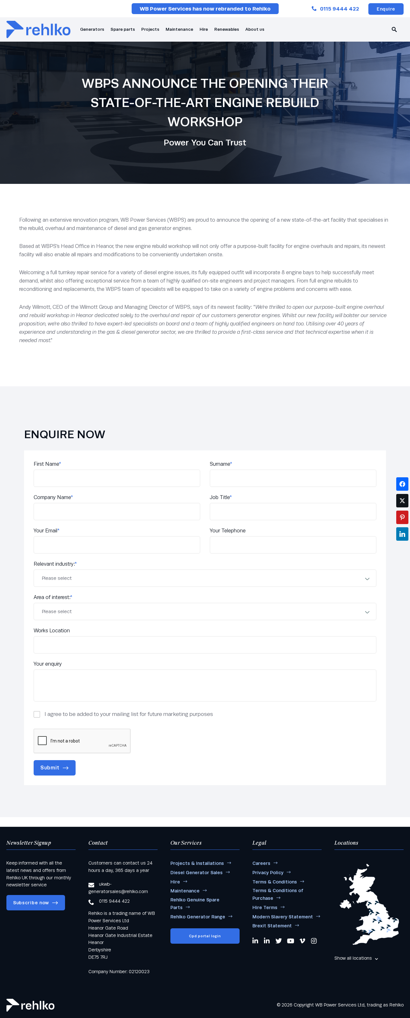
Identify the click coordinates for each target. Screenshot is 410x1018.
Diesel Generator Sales (196, 872)
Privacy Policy (267, 872)
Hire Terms (264, 907)
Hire (204, 29)
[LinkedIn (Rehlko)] (267, 941)
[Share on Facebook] (402, 484)
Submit (50, 768)
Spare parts (123, 29)
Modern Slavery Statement (282, 916)
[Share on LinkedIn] (402, 534)
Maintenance (179, 29)
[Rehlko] (30, 1005)
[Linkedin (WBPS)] (255, 941)
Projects (150, 29)
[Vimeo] (302, 941)
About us (254, 29)
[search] (394, 29)
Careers (261, 863)
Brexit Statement (272, 925)
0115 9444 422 (339, 9)
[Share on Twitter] (402, 500)
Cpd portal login (205, 936)
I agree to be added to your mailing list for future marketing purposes (129, 714)
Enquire (386, 9)
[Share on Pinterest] (402, 517)
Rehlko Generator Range (197, 916)
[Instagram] (314, 941)
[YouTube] (290, 941)
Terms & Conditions (274, 881)
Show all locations (353, 958)
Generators (92, 29)
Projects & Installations (197, 863)
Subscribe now (31, 902)
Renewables (226, 29)
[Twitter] (278, 941)
